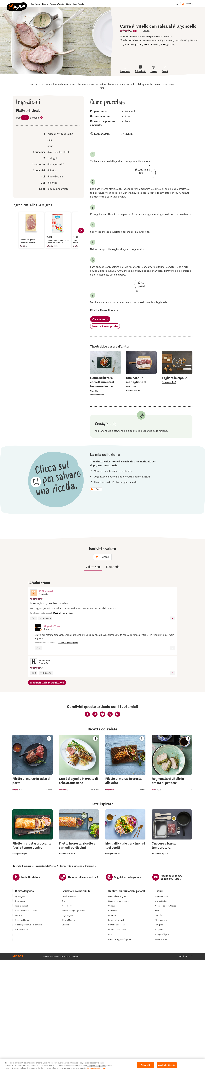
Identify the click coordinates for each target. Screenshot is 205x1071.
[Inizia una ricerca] (176, 4)
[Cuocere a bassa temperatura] (172, 832)
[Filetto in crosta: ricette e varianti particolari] (79, 832)
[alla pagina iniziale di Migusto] (17, 4)
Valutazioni (93, 567)
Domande (113, 567)
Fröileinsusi (46, 591)
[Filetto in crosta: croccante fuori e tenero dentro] (32, 832)
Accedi (188, 4)
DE (180, 956)
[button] (33, 593)
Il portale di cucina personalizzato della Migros (34, 866)
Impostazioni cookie (117, 929)
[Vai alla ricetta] (32, 763)
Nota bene (41, 118)
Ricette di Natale (151, 44)
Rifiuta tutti (145, 1065)
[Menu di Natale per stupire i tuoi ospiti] (125, 832)
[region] (102, 1065)
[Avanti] (81, 230)
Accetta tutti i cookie (166, 1065)
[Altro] (172, 618)
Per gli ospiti (168, 44)
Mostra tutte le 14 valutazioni (47, 682)
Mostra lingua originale (63, 612)
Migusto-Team (52, 626)
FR (186, 956)
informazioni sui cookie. (96, 1068)
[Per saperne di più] (105, 386)
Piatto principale (132, 44)
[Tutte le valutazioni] (126, 31)
